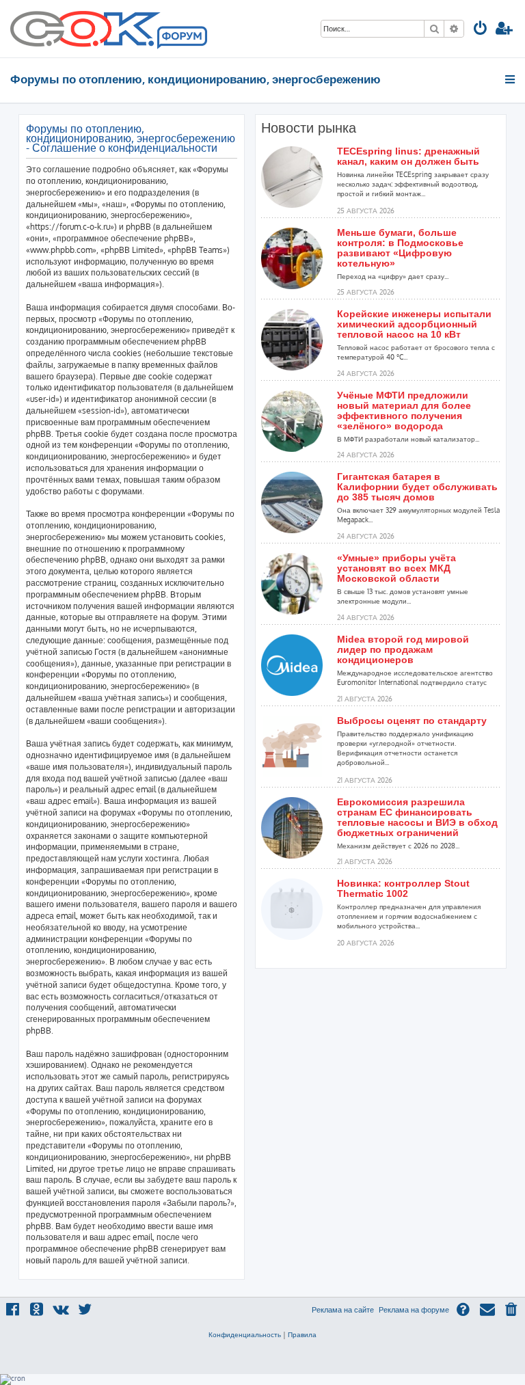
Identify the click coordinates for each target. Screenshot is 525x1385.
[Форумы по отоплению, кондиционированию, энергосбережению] (181, 38)
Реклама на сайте (343, 1310)
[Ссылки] (511, 79)
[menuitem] (480, 30)
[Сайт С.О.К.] (108, 29)
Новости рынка (308, 127)
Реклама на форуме (414, 1310)
